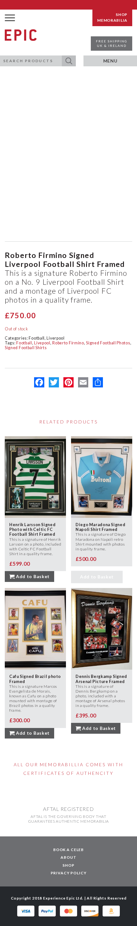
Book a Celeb (68, 849)
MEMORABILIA (112, 20)
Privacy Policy (69, 873)
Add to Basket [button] (33, 576)
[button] (69, 60)
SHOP (121, 14)
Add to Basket (97, 576)
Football (37, 338)
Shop (68, 865)
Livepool (42, 343)
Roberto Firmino (68, 343)
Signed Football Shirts (26, 347)
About (68, 857)
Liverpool (55, 338)
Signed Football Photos (108, 343)
